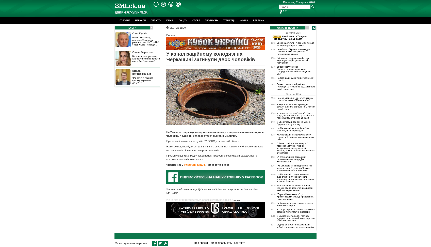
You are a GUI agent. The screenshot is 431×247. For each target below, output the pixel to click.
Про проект (201, 242)
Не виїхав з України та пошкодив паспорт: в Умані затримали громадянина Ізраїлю (293, 51)
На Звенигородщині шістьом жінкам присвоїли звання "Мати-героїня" (295, 99)
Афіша (244, 20)
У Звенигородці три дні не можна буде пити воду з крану (293, 123)
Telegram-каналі (194, 164)
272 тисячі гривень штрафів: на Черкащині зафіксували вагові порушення (293, 60)
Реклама (258, 20)
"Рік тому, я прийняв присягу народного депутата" (142, 80)
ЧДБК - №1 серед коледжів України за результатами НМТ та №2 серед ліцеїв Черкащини (145, 41)
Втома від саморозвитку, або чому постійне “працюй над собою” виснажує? (146, 58)
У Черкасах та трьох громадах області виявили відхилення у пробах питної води (296, 106)
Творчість (211, 20)
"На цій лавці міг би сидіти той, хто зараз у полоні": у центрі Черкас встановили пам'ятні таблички (294, 168)
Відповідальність (221, 242)
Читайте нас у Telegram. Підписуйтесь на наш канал (290, 37)
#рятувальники (221, 199)
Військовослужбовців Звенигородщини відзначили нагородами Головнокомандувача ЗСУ (294, 70)
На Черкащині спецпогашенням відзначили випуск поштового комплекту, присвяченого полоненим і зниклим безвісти (296, 178)
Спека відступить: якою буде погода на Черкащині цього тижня (295, 44)
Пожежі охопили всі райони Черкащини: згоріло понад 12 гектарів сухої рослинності (296, 86)
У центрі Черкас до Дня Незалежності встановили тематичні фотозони (296, 210)
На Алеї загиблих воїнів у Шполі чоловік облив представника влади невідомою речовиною (294, 188)
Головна (125, 20)
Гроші (170, 20)
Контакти (239, 242)
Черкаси (140, 20)
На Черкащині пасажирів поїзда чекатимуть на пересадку (293, 129)
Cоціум (183, 20)
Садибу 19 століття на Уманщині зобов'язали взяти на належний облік (295, 226)
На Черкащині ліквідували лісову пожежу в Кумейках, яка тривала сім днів (295, 137)
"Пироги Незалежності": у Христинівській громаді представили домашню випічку (295, 196)
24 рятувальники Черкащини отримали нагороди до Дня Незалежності (291, 159)
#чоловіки (205, 199)
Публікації (229, 20)
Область (156, 20)
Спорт (196, 20)
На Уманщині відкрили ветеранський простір (295, 79)
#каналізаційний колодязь (182, 199)
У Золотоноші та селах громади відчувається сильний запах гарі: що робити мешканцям (295, 218)
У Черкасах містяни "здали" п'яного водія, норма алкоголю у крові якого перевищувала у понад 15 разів (295, 115)
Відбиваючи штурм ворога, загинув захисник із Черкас (295, 204)
